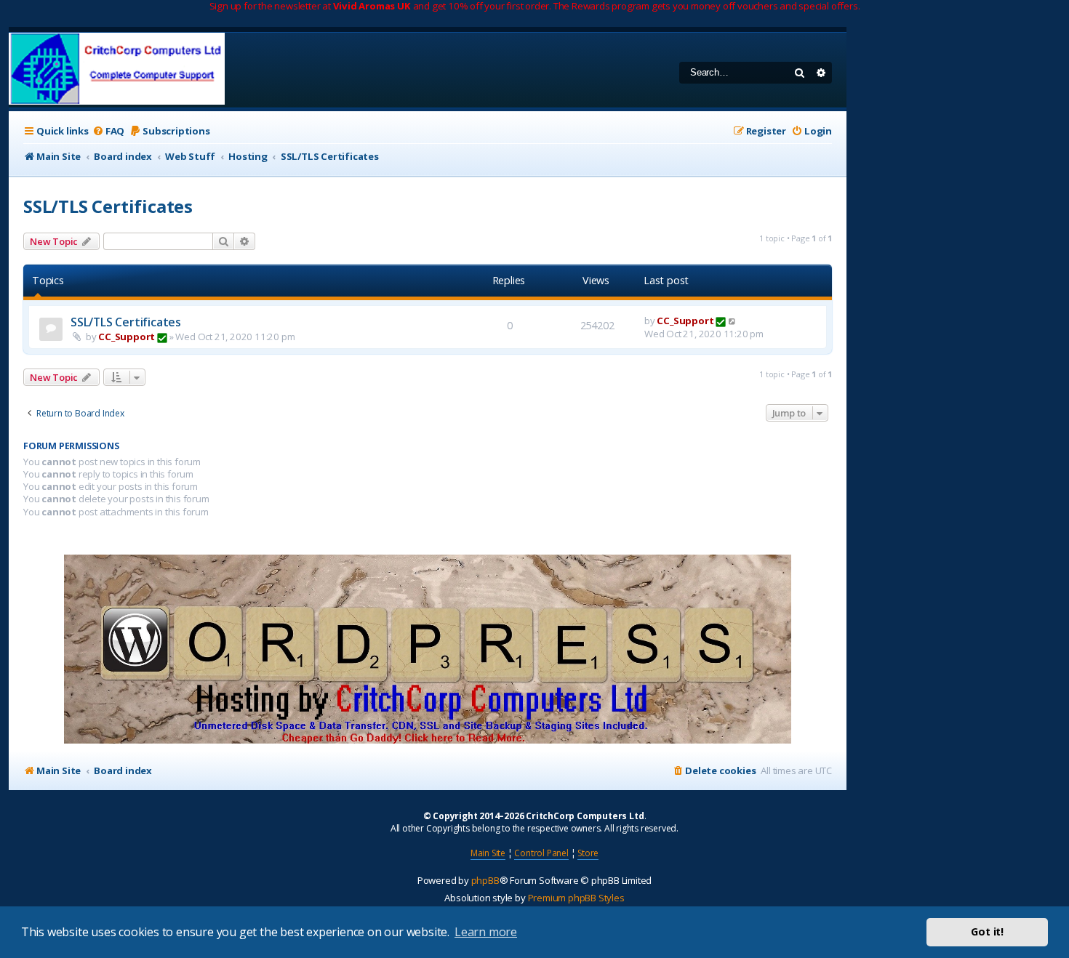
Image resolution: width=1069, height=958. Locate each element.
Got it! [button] (987, 931)
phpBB (485, 880)
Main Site (488, 853)
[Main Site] (117, 70)
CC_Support (126, 336)
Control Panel (541, 853)
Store (587, 853)
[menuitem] (108, 131)
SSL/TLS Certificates (108, 206)
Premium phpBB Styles (576, 897)
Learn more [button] (486, 932)
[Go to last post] (732, 320)
